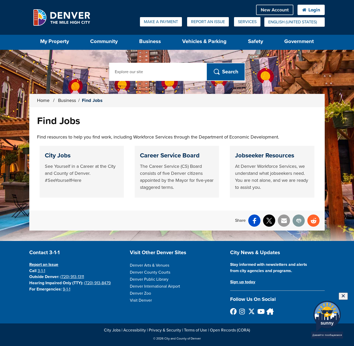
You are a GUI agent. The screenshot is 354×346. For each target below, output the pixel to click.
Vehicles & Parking (204, 41)
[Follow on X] (251, 311)
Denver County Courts (150, 272)
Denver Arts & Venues (149, 265)
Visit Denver (141, 300)
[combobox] (294, 22)
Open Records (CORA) (230, 330)
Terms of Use (195, 330)
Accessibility (134, 330)
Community (104, 41)
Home (43, 100)
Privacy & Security (165, 330)
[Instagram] (242, 311)
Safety (255, 41)
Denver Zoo (140, 293)
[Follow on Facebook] (233, 311)
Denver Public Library (149, 279)
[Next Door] (269, 311)
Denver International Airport (155, 286)
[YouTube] (260, 311)
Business (150, 41)
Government (299, 41)
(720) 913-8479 (97, 283)
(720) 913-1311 (72, 276)
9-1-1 (66, 289)
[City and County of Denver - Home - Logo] (61, 17)
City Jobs (112, 330)
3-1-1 (41, 270)
